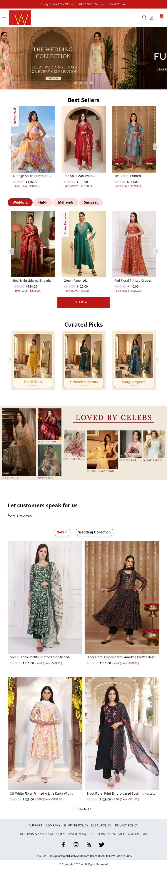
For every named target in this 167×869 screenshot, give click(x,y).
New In (62, 532)
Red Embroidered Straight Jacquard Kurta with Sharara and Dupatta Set (32, 281)
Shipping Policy (75, 825)
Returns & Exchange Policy (42, 834)
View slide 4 (91, 82)
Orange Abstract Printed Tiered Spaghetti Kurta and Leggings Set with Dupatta (33, 176)
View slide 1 (75, 82)
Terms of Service (111, 834)
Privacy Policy (126, 825)
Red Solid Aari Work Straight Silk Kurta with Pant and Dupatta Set (81, 176)
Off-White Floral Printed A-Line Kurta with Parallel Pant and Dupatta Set (40, 794)
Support (35, 825)
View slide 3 (86, 82)
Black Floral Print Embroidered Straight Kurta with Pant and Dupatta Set (119, 794)
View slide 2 (80, 82)
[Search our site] (144, 17)
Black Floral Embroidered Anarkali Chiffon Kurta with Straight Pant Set (121, 657)
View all (83, 302)
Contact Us (137, 834)
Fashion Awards (81, 834)
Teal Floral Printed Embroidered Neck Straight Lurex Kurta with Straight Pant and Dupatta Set (134, 176)
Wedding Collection (94, 532)
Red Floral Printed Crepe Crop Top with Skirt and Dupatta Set (132, 281)
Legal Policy (101, 825)
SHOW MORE (84, 809)
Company (52, 825)
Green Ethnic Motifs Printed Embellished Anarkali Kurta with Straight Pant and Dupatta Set (43, 657)
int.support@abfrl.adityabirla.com (69, 856)
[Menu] (4, 17)
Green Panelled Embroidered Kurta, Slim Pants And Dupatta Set (82, 281)
